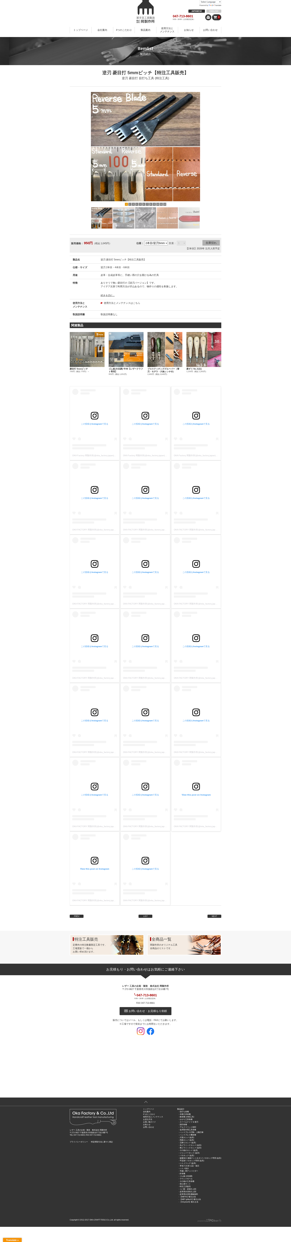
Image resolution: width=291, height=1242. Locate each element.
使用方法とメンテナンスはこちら (122, 303)
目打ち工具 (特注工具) (154, 78)
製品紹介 (180, 1109)
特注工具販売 (185, 1186)
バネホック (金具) (187, 1155)
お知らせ (189, 30)
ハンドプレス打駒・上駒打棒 (191, 1132)
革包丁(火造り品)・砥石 (189, 1166)
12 (165, 204)
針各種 (182, 1173)
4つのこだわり (124, 30)
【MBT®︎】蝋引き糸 (188, 1197)
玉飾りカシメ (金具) (188, 1143)
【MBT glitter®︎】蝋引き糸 (190, 1199)
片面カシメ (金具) (187, 1137)
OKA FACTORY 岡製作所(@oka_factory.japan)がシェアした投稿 (103, 529)
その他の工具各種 (187, 1181)
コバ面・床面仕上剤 (188, 1189)
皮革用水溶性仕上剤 (188, 1192)
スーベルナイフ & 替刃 (189, 1122)
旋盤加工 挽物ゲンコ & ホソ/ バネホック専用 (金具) (200, 1158)
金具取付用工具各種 (188, 1130)
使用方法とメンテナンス (167, 30)
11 (161, 204)
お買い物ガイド (149, 1122)
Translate (217, 5)
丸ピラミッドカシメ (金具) (190, 1145)
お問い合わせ (210, 30)
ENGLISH (213, 11)
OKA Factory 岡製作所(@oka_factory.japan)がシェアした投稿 (101, 455)
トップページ (80, 30)
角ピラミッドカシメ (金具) (190, 1148)
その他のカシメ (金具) (189, 1150)
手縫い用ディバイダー (189, 1171)
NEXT (214, 916)
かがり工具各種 (186, 1119)
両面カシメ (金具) (187, 1140)
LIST (145, 916)
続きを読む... (108, 295)
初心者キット (185, 1184)
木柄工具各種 (185, 1114)
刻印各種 (183, 1124)
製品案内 (145, 30)
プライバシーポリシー (79, 1142)
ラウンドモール (186, 1179)
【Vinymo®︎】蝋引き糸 (189, 1202)
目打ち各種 (184, 1112)
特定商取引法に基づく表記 (102, 1142)
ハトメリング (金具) (188, 1163)
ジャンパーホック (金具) (190, 1153)
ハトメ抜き (184, 1168)
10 (158, 204)
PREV (76, 916)
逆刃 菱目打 (130, 78)
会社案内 (102, 30)
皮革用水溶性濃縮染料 (189, 1194)
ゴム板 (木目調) (186, 1176)
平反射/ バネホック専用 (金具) (192, 1161)
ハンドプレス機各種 (188, 1135)
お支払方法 (147, 1119)
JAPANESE (196, 11)
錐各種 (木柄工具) (187, 1117)
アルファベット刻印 (188, 1127)
